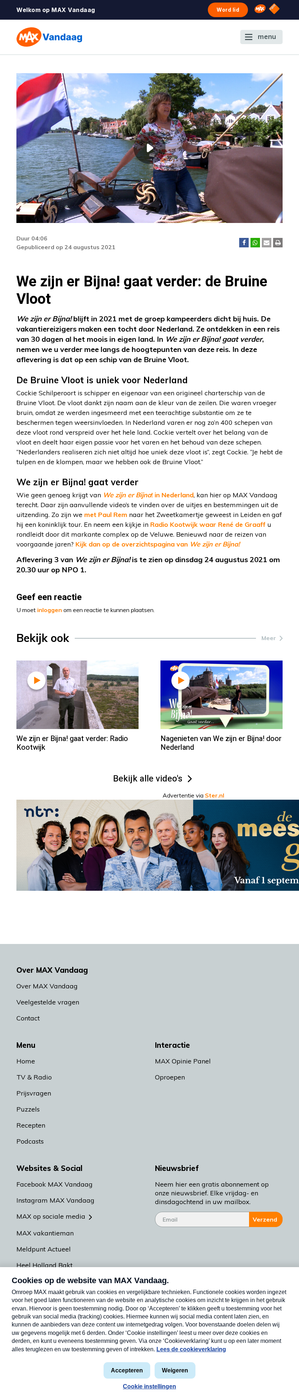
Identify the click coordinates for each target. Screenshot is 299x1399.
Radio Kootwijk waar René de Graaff (207, 524)
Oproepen (170, 1077)
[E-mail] (266, 242)
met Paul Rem (105, 514)
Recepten (30, 1125)
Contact (28, 1018)
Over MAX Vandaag (47, 986)
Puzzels (28, 1109)
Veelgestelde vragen (47, 1002)
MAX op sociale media (50, 1216)
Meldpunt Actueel (43, 1249)
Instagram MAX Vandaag (55, 1200)
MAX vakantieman (45, 1233)
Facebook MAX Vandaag (54, 1184)
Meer (268, 638)
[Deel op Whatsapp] (255, 242)
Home (25, 1061)
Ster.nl (214, 795)
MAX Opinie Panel (183, 1061)
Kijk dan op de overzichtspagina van (157, 544)
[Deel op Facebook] (244, 242)
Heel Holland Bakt (44, 1265)
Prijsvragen (33, 1093)
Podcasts (30, 1141)
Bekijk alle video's (147, 778)
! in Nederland (148, 495)
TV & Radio (34, 1077)
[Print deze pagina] (278, 242)
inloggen (49, 610)
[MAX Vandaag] (49, 37)
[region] (149, 148)
